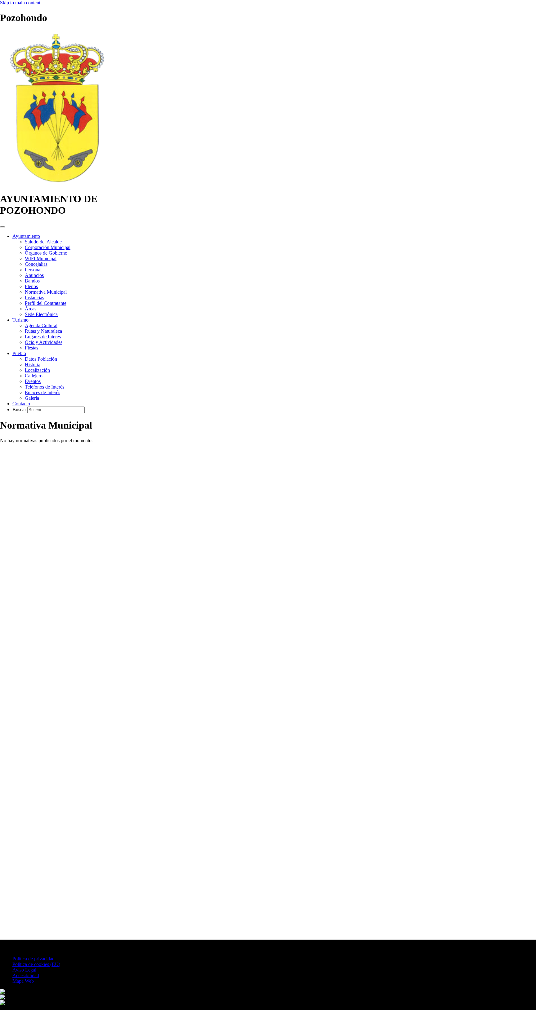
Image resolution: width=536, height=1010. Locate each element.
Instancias (34, 297)
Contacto (21, 403)
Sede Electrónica (41, 314)
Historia (32, 364)
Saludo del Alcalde (43, 241)
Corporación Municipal (47, 247)
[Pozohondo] (56, 183)
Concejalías (36, 264)
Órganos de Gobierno (46, 253)
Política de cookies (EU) (36, 964)
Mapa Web (23, 981)
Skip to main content (20, 2)
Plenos (31, 286)
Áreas (30, 308)
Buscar (19, 409)
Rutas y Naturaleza (43, 331)
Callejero (33, 375)
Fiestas (31, 347)
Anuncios (34, 275)
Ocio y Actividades (43, 342)
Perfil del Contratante (45, 303)
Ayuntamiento (26, 236)
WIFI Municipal (40, 258)
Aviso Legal (24, 969)
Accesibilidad (25, 975)
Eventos (33, 381)
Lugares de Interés (43, 336)
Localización (37, 370)
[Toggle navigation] (2, 227)
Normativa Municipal (46, 292)
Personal (33, 269)
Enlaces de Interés (42, 392)
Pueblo (19, 353)
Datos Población (41, 359)
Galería (32, 398)
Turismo (20, 320)
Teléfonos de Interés (44, 386)
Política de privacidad (33, 958)
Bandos (32, 280)
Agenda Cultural (41, 325)
